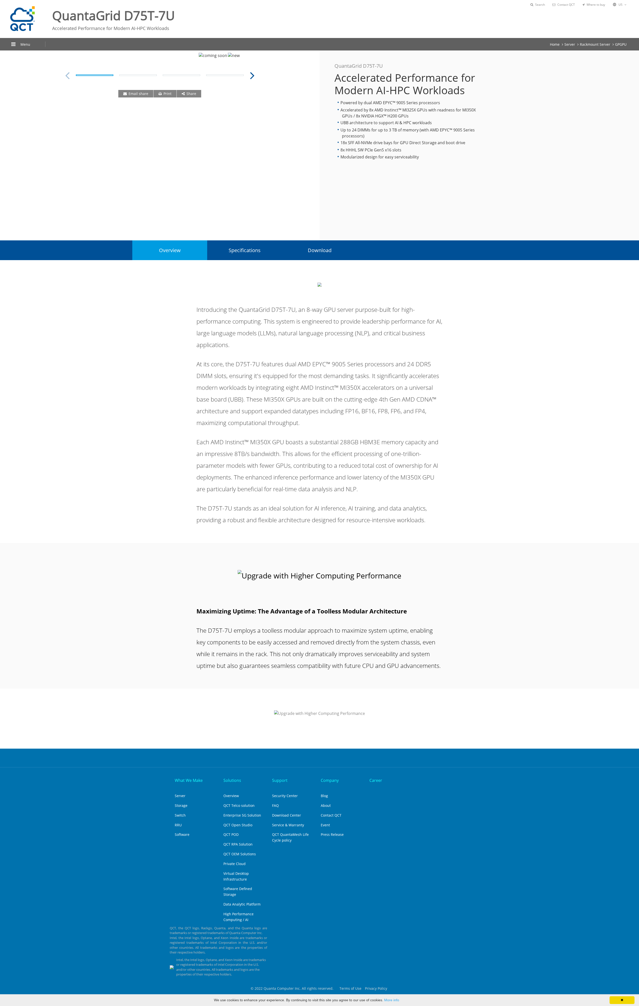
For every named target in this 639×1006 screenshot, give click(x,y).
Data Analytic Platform (242, 904)
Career (375, 780)
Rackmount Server (595, 44)
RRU (178, 825)
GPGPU (621, 44)
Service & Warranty (288, 825)
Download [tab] (319, 250)
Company (330, 780)
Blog (324, 795)
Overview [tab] (170, 250)
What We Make (189, 780)
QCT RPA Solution (238, 844)
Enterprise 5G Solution (242, 815)
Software (182, 834)
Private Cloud (234, 863)
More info (391, 1000)
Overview (231, 795)
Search (540, 4)
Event (325, 825)
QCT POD (231, 834)
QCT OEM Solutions (239, 854)
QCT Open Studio (237, 825)
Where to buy (596, 4)
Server (569, 44)
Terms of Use (350, 988)
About (326, 805)
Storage (181, 805)
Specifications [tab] (245, 250)
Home (555, 44)
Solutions (232, 780)
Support (280, 780)
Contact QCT (566, 4)
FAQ (275, 805)
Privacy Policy (376, 988)
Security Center (285, 795)
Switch (180, 815)
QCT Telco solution (239, 805)
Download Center (286, 815)
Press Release (332, 834)
